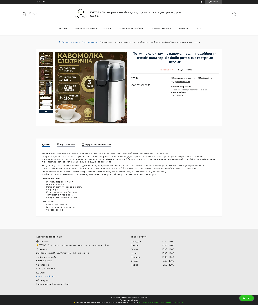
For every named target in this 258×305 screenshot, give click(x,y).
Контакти (183, 28)
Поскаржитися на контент (149, 302)
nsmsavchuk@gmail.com (48, 276)
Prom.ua (143, 298)
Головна (62, 28)
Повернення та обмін (131, 28)
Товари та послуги (84, 28)
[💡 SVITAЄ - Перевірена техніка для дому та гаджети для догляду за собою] (81, 14)
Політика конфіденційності (172, 302)
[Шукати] (24, 14)
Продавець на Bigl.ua (129, 300)
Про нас (107, 28)
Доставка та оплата (160, 28)
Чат (248, 298)
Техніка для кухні (90, 42)
